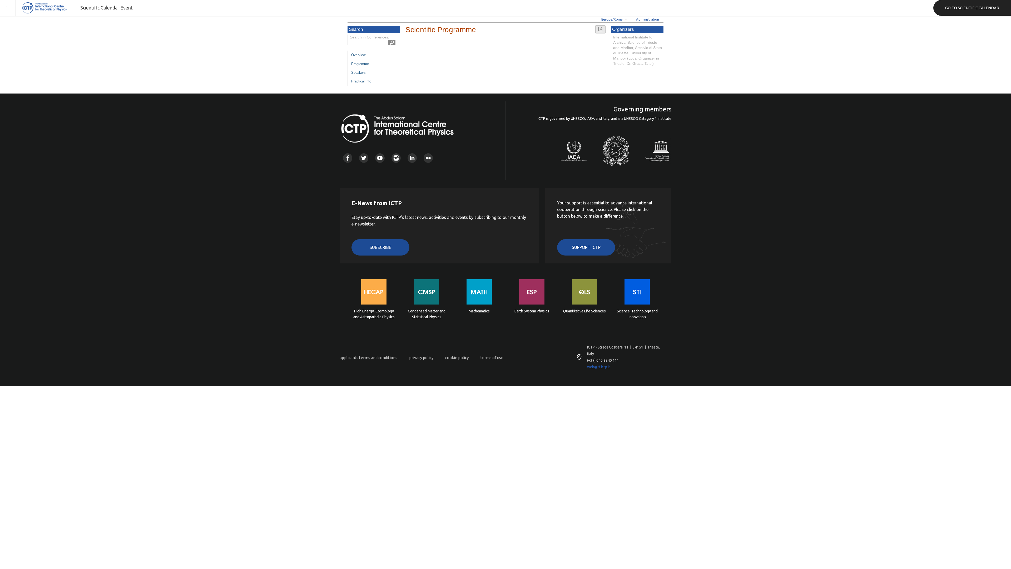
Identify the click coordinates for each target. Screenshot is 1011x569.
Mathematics (479, 311)
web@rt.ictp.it (598, 367)
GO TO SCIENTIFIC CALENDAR (972, 8)
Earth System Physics (531, 311)
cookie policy (457, 357)
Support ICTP (586, 247)
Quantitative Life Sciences (584, 311)
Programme (360, 64)
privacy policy (421, 357)
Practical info (361, 81)
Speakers (358, 73)
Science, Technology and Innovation (637, 314)
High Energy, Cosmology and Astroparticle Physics (374, 314)
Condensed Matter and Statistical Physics (426, 314)
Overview (358, 55)
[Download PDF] (600, 29)
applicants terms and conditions (368, 357)
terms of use (491, 357)
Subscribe (380, 247)
